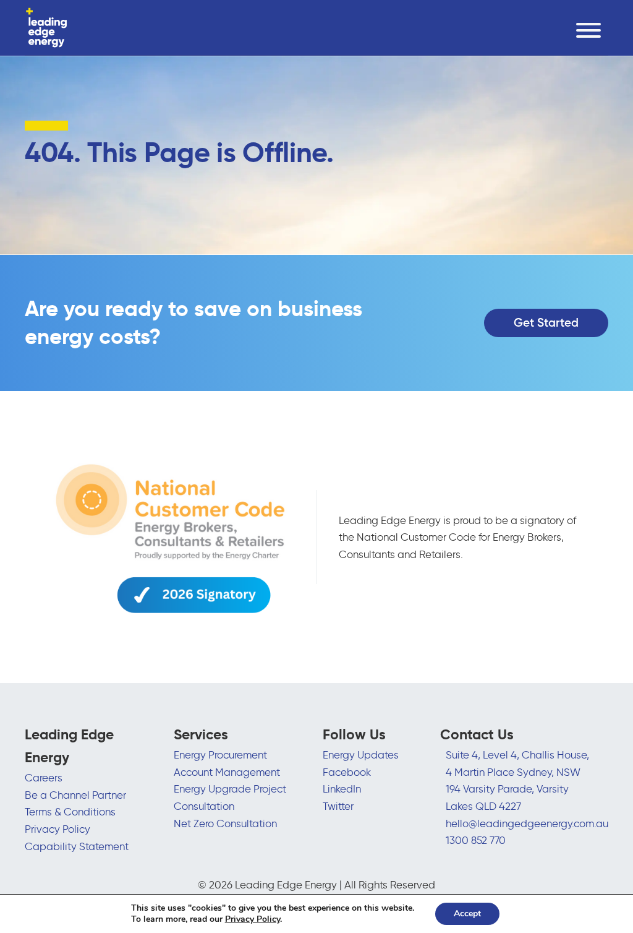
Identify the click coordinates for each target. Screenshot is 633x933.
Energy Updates (361, 754)
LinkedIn (342, 788)
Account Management (227, 771)
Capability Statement (77, 846)
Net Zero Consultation (225, 823)
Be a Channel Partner (75, 794)
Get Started (546, 323)
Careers (43, 777)
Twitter (338, 805)
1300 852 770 (476, 839)
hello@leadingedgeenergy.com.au (527, 823)
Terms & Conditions (70, 811)
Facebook (347, 771)
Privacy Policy (57, 828)
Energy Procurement (220, 754)
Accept (467, 913)
